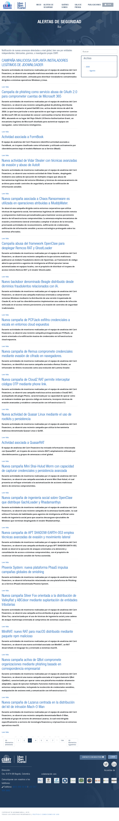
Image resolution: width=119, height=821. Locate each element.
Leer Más (5, 87)
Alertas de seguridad (48, 6)
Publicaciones (94, 5)
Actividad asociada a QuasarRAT (23, 443)
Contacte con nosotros (92, 757)
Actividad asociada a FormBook (22, 137)
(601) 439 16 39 (20, 787)
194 (62, 740)
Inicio (38, 5)
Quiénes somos (65, 6)
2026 (88, 67)
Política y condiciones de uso (46, 814)
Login (108, 4)
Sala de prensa (78, 6)
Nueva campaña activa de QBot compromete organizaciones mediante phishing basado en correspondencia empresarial (31, 664)
